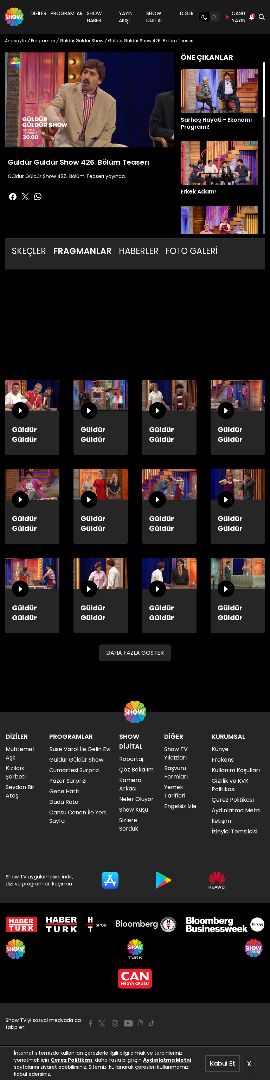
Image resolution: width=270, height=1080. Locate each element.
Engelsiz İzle (180, 806)
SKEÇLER (29, 251)
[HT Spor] (96, 924)
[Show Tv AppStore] (110, 880)
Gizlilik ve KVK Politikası (230, 785)
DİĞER (187, 13)
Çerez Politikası (71, 1059)
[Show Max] (254, 949)
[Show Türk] (135, 949)
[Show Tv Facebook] (90, 1023)
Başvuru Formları (176, 772)
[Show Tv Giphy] (141, 1023)
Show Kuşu (133, 810)
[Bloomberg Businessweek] (225, 924)
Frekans (223, 760)
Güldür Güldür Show (76, 760)
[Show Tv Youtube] (128, 1023)
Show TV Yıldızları (176, 753)
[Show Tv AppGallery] (217, 880)
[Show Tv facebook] (13, 196)
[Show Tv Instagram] (115, 1023)
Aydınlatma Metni (167, 1059)
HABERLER (139, 251)
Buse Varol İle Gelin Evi (79, 749)
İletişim (221, 821)
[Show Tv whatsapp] (38, 196)
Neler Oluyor (136, 799)
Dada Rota (63, 802)
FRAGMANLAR (82, 251)
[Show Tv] (14, 17)
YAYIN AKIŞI (126, 17)
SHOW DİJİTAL (154, 17)
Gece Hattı (64, 791)
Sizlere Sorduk (128, 824)
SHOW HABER (94, 17)
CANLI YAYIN (238, 17)
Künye (220, 749)
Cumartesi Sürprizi (74, 770)
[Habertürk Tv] (61, 924)
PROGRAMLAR (67, 13)
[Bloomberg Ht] (146, 924)
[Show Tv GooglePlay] (163, 880)
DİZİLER (38, 13)
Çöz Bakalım (136, 769)
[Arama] (261, 16)
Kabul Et (222, 1063)
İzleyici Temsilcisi (234, 831)
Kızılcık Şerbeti (16, 772)
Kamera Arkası (130, 784)
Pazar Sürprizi (67, 781)
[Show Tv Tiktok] (151, 1023)
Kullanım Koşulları (236, 770)
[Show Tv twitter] (25, 196)
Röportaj (131, 759)
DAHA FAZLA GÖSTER (135, 653)
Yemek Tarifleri (174, 791)
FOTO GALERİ (192, 251)
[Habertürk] (21, 924)
